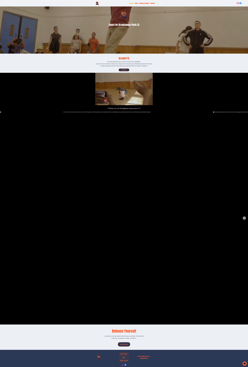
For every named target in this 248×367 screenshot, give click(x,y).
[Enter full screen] (165, 103)
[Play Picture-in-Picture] (163, 103)
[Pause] (82, 103)
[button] (136, 3)
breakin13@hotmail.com (143, 356)
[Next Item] (244, 218)
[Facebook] (240, 3)
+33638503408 (143, 358)
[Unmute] (84, 103)
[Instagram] (237, 3)
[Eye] (97, 3)
